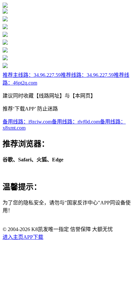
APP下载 (33, 237)
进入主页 (13, 237)
